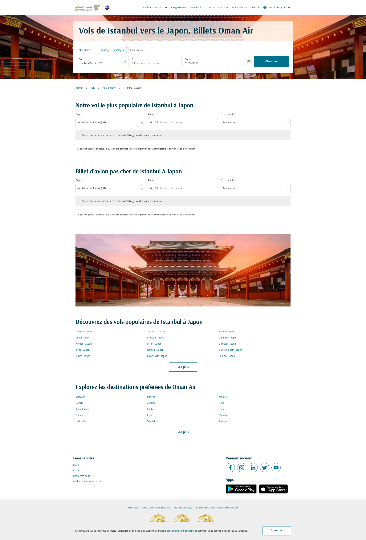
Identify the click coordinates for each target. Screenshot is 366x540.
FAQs (76, 465)
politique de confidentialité (180, 531)
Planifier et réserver (155, 8)
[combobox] (101, 64)
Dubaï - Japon (82, 337)
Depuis (79, 114)
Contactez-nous (81, 476)
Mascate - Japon (84, 331)
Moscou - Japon (155, 337)
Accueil (79, 87)
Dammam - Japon (228, 337)
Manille (223, 397)
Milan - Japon (154, 343)
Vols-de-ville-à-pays (183, 508)
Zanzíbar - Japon (156, 331)
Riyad (150, 415)
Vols (93, 87)
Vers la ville (147, 508)
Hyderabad (81, 421)
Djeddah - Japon (227, 343)
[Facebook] (230, 467)
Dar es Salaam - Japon (230, 350)
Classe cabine (228, 114)
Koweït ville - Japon (157, 356)
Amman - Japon (83, 343)
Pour (150, 114)
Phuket (150, 409)
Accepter (276, 530)
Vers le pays (133, 508)
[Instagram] (241, 467)
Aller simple (85, 50)
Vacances (223, 7)
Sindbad (254, 7)
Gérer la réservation (203, 8)
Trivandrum (153, 421)
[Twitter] (264, 467)
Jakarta (79, 403)
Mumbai (223, 415)
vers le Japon (109, 87)
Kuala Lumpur (82, 409)
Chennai (79, 415)
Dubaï (222, 409)
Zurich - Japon (82, 356)
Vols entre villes (163, 508)
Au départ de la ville (205, 508)
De (80, 59)
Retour (76, 470)
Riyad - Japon (82, 350)
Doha (222, 403)
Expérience (239, 8)
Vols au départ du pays (227, 508)
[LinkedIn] (253, 467)
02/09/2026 (191, 63)
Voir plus (183, 367)
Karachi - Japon (155, 350)
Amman (223, 421)
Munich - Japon (227, 331)
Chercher (271, 61)
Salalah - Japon (227, 356)
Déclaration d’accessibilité (87, 481)
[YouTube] (276, 467)
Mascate (80, 397)
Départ (189, 59)
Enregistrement (179, 7)
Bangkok (151, 397)
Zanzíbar (152, 403)
